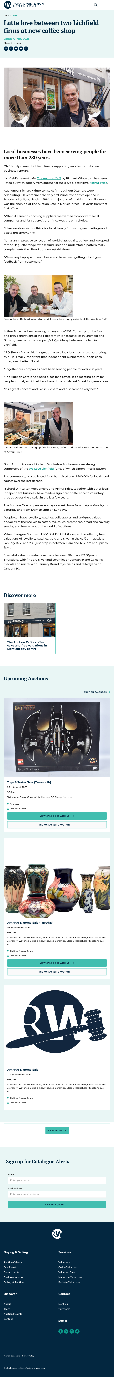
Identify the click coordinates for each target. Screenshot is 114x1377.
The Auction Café (49, 178)
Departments (11, 1272)
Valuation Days (66, 1272)
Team (7, 1309)
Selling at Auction (14, 1282)
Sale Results (10, 1267)
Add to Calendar (18, 809)
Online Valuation (67, 1267)
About (7, 1304)
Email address (15, 1188)
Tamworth (64, 1309)
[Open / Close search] (95, 5)
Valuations (64, 1262)
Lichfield (63, 1304)
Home (6, 15)
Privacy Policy (28, 1356)
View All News (57, 1130)
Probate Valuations (69, 1282)
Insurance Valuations (70, 1277)
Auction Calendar (95, 692)
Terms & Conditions (12, 1356)
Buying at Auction (14, 1277)
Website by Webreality (35, 1368)
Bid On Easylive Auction (54, 825)
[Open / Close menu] (107, 5)
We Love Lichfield (41, 468)
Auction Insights (13, 1314)
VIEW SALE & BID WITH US (55, 816)
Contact (8, 1319)
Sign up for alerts (57, 1204)
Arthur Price (98, 182)
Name (11, 1174)
